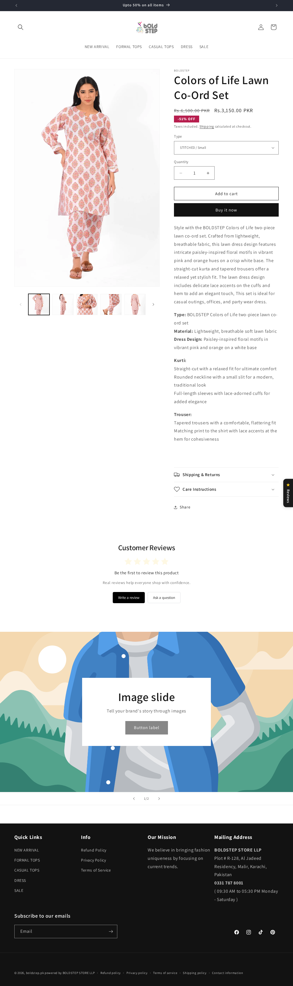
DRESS (20, 880)
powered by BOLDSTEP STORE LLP (70, 973)
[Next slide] (159, 798)
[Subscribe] (110, 931)
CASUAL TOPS (26, 870)
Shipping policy (195, 973)
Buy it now (226, 210)
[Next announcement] (276, 5)
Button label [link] (146, 727)
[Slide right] (153, 304)
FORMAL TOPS (27, 860)
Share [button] (185, 507)
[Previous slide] (134, 798)
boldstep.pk (35, 973)
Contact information (227, 973)
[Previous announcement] (16, 5)
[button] (20, 27)
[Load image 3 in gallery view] (87, 304)
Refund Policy (93, 850)
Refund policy (110, 973)
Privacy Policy (93, 860)
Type (178, 136)
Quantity (181, 161)
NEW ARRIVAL (26, 850)
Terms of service (165, 973)
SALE (18, 890)
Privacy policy (137, 973)
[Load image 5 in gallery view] (135, 304)
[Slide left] (20, 304)
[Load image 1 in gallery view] (39, 304)
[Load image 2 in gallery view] (63, 304)
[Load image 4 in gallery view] (111, 304)
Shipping (206, 126)
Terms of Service (96, 870)
